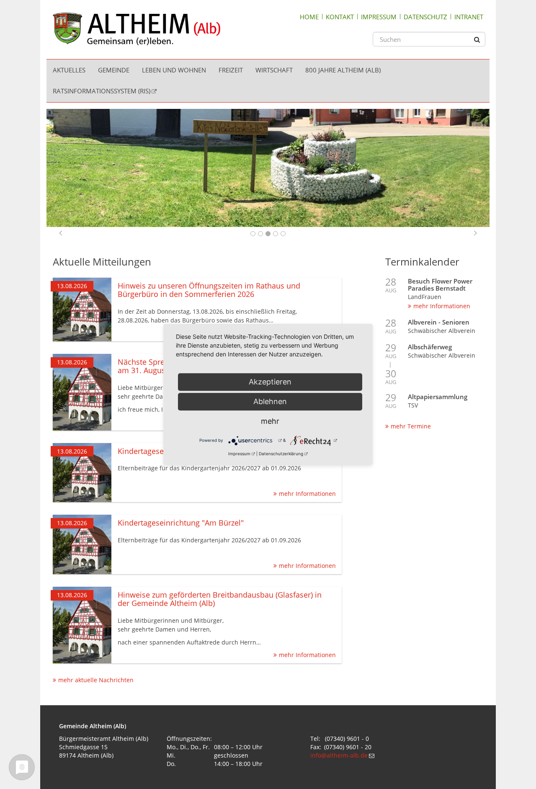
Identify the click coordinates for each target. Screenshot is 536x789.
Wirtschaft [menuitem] (274, 70)
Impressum (379, 17)
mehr (270, 421)
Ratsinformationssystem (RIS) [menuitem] (101, 91)
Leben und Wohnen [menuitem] (174, 70)
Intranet (468, 17)
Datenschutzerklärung (281, 453)
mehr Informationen (441, 306)
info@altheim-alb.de (339, 755)
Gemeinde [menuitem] (113, 70)
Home (309, 17)
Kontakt (340, 17)
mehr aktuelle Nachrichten (96, 680)
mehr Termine (411, 426)
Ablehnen (270, 401)
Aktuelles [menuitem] (69, 70)
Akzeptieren (270, 381)
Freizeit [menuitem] (231, 70)
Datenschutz (425, 17)
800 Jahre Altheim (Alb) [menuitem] (343, 70)
